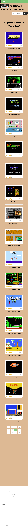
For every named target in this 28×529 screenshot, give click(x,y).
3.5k (21, 374)
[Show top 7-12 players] (14, 496)
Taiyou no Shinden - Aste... (14, 223)
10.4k (21, 417)
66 (15, 432)
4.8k (21, 396)
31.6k (21, 133)
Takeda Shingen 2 (14, 399)
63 (19, 429)
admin (13, 494)
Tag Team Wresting (14, 179)
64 (8, 432)
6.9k (21, 155)
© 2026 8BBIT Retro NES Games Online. (19, 525)
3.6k (21, 242)
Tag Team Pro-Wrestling (14, 158)
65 (12, 432)
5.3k (21, 198)
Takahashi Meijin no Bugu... (14, 355)
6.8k (21, 45)
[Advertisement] (9, 457)
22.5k (21, 67)
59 (19, 427)
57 (12, 427)
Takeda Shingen (14, 377)
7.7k (21, 286)
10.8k (21, 89)
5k (21, 330)
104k (21, 111)
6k (21, 176)
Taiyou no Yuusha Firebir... (14, 245)
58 (15, 427)
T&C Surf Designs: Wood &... (14, 136)
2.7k (21, 220)
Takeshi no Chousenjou (14, 421)
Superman (14, 70)
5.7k (21, 308)
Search (25, 13)
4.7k (21, 264)
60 (8, 429)
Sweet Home (14, 92)
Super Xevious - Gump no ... (14, 48)
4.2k (21, 352)
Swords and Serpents (14, 114)
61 (12, 429)
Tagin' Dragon (14, 201)
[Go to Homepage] (13, 9)
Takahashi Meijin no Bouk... (14, 267)
